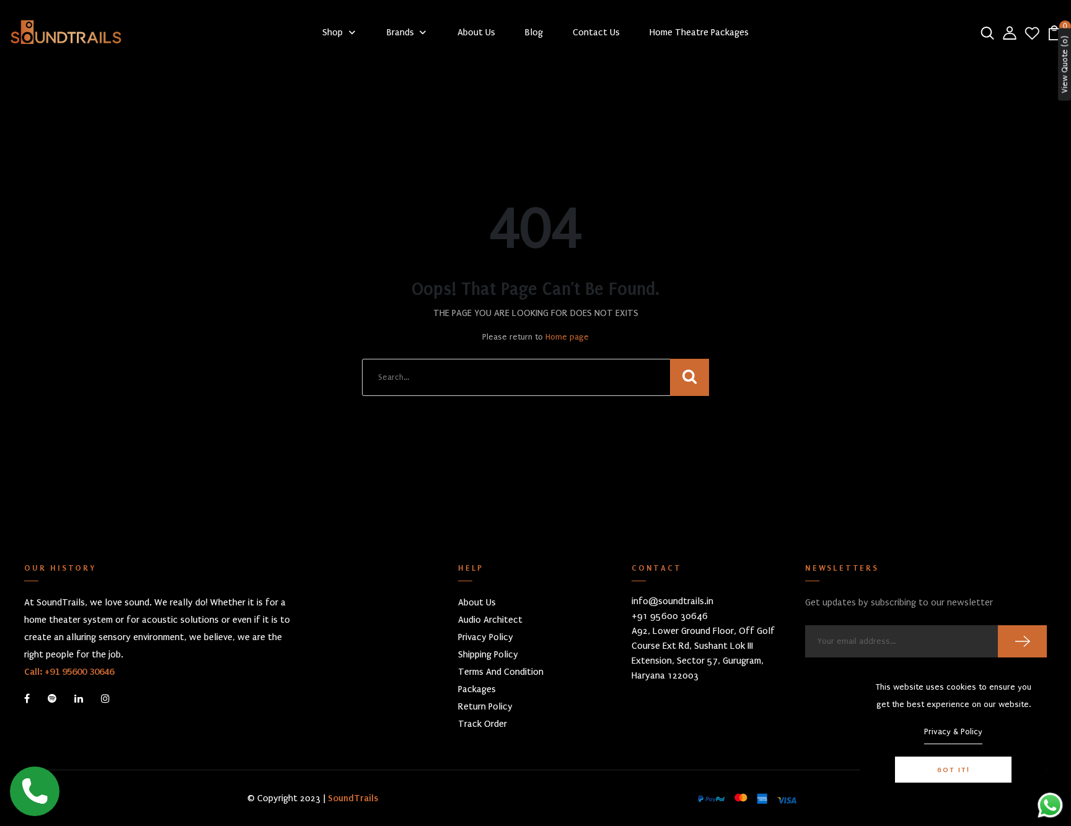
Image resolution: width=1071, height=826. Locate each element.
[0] (1054, 32)
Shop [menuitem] (332, 32)
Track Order (482, 723)
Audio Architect (490, 619)
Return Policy (485, 706)
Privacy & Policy (953, 731)
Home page (567, 336)
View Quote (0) (1064, 65)
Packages (477, 689)
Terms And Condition (501, 671)
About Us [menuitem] (476, 32)
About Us (477, 602)
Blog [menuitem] (534, 32)
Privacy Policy (485, 637)
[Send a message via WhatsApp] (1050, 805)
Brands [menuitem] (400, 32)
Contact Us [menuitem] (596, 32)
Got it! (953, 769)
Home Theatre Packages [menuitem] (699, 32)
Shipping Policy (488, 654)
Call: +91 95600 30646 (69, 671)
